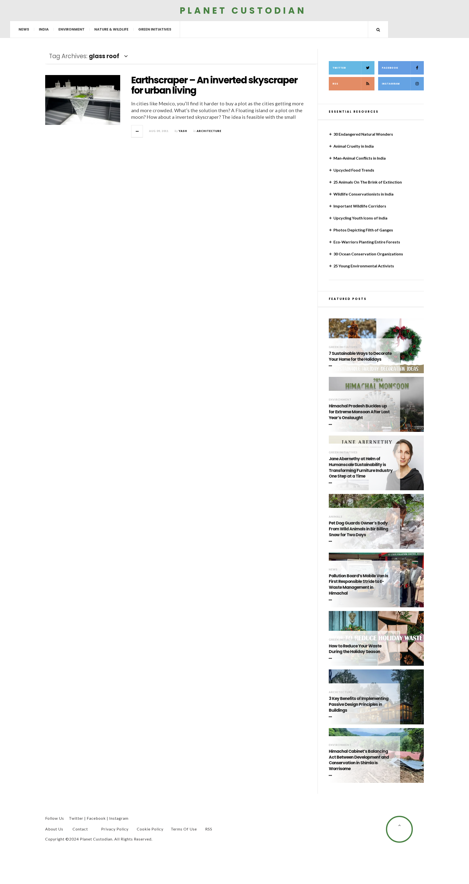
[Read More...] (137, 131)
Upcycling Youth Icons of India (360, 218)
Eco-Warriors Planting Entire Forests (366, 242)
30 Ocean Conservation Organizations (368, 253)
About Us (54, 829)
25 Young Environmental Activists (363, 265)
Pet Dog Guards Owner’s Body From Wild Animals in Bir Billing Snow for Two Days (358, 529)
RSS (335, 84)
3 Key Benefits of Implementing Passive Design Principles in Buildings (358, 704)
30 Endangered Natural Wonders (363, 134)
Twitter (339, 68)
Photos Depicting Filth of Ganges (363, 230)
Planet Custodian (243, 10)
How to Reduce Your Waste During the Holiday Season (355, 649)
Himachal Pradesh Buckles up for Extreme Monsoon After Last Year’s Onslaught (359, 412)
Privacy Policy (114, 829)
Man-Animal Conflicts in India (359, 158)
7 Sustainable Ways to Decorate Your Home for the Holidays (360, 356)
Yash (183, 130)
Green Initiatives (154, 29)
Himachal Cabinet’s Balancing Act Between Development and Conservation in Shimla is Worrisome (359, 760)
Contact (80, 829)
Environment (71, 29)
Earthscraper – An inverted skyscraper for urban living (214, 85)
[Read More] (331, 366)
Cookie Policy (150, 829)
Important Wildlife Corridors (359, 206)
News (24, 29)
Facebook (390, 68)
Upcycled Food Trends (353, 170)
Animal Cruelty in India (353, 146)
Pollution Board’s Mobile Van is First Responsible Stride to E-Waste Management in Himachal (358, 584)
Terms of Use (184, 829)
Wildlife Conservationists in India (363, 194)
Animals (335, 516)
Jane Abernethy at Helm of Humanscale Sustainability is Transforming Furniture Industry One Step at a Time (361, 467)
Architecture (209, 130)
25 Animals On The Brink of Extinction (367, 182)
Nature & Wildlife (111, 29)
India (44, 29)
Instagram (391, 84)
